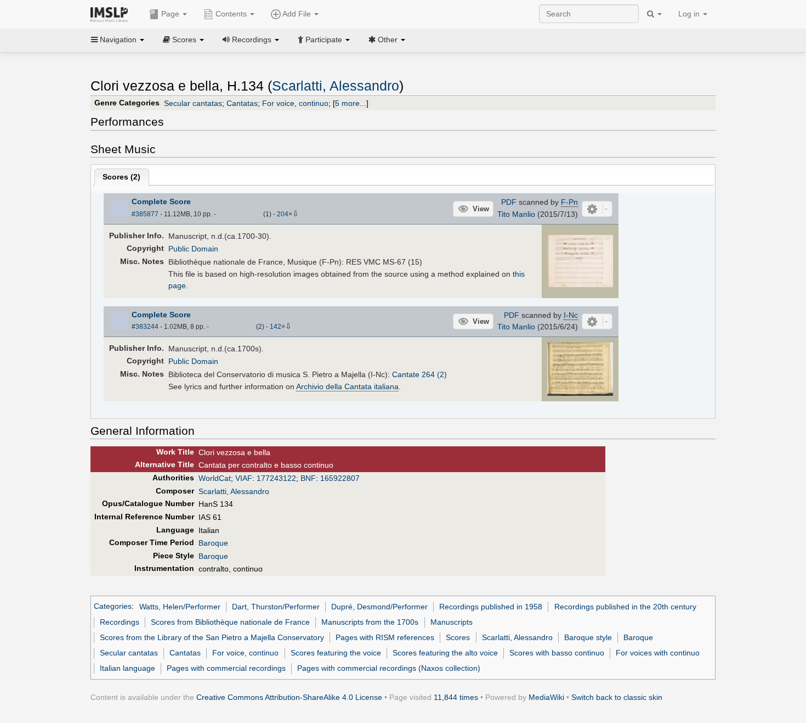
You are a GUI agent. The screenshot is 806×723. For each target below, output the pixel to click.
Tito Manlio (516, 214)
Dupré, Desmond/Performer (379, 606)
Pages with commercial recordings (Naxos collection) (388, 668)
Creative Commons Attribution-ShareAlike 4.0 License (289, 697)
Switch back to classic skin (616, 697)
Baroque (213, 543)
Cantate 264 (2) (419, 374)
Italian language (127, 668)
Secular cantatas (193, 103)
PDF (508, 202)
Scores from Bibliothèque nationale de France (230, 622)
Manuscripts (451, 622)
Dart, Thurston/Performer (276, 606)
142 (275, 326)
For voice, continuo (295, 103)
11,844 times (456, 697)
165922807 (340, 478)
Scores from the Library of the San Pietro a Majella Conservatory (212, 637)
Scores (458, 637)
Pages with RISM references (385, 637)
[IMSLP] (111, 13)
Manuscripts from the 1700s (369, 622)
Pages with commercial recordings (226, 668)
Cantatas (242, 103)
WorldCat (214, 478)
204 (282, 214)
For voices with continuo (658, 652)
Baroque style (588, 637)
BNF (308, 478)
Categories (113, 606)
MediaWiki (546, 697)
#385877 (145, 214)
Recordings (119, 622)
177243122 (276, 478)
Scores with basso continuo (556, 652)
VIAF (243, 478)
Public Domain (193, 248)
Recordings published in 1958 (490, 606)
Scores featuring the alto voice (445, 652)
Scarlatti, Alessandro (335, 86)
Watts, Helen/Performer (179, 606)
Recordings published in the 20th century (625, 606)
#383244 (145, 326)
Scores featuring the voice (336, 652)
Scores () (121, 176)
